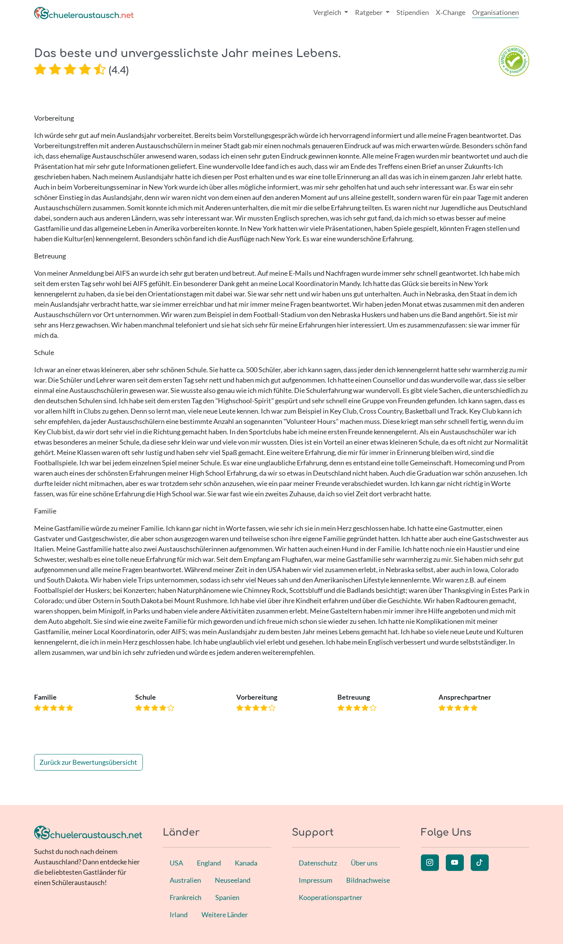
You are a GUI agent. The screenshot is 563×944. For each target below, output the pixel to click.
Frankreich (185, 897)
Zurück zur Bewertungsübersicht (88, 762)
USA (176, 863)
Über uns (364, 863)
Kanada (246, 863)
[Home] (84, 12)
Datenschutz (318, 863)
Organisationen (495, 12)
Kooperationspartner (330, 897)
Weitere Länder (224, 914)
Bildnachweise (368, 880)
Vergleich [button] (327, 12)
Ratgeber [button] (369, 12)
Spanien (227, 897)
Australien (185, 880)
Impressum (315, 880)
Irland (179, 914)
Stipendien (412, 12)
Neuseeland (232, 880)
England (209, 863)
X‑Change (450, 12)
